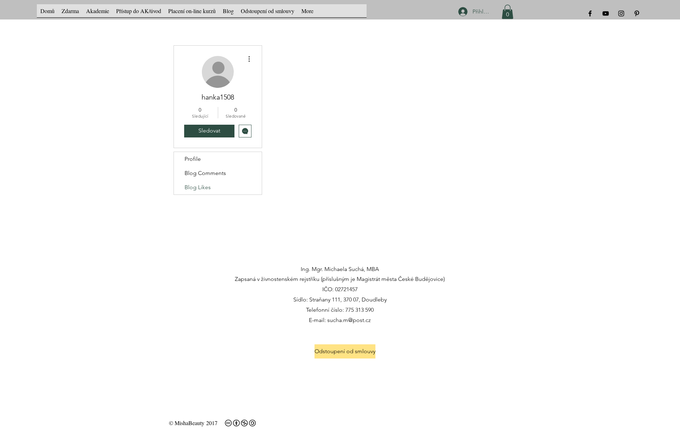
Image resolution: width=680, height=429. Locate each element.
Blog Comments (205, 173)
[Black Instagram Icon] (621, 13)
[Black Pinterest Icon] (637, 13)
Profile (193, 159)
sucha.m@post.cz (349, 320)
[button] (508, 12)
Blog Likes (198, 187)
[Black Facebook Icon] (590, 13)
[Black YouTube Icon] (606, 13)
